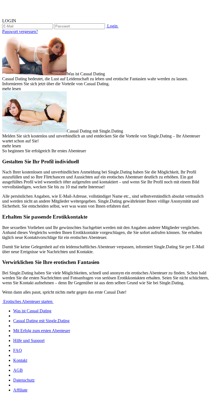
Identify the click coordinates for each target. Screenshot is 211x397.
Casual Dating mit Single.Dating (41, 320)
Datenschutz (24, 380)
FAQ (17, 350)
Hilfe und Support (29, 340)
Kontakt (20, 360)
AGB (18, 370)
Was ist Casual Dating (32, 310)
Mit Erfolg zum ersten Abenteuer (41, 330)
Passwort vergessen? (20, 31)
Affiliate (20, 390)
